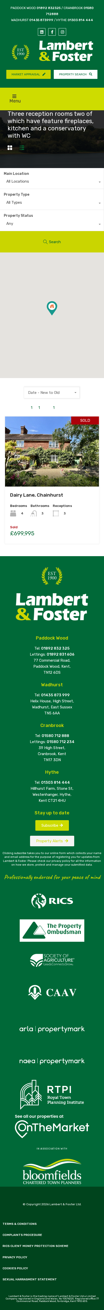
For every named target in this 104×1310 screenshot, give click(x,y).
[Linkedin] (41, 32)
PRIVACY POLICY (15, 1257)
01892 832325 (49, 8)
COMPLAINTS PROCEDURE (22, 1235)
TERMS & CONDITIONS (20, 1224)
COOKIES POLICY (15, 1268)
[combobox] (52, 183)
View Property (52, 472)
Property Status (18, 216)
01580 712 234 (60, 742)
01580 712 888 (55, 735)
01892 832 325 (55, 648)
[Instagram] (62, 32)
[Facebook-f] (52, 32)
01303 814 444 (80, 20)
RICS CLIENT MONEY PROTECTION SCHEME (35, 1246)
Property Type (16, 194)
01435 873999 (41, 20)
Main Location (16, 174)
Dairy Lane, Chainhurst (36, 495)
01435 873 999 (55, 695)
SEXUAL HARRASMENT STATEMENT (30, 1279)
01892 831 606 (60, 654)
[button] (57, 315)
